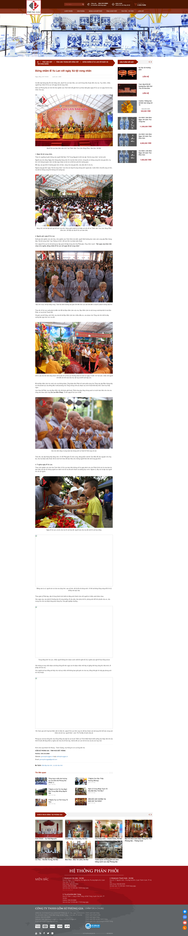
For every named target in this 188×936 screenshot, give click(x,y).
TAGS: (39, 765)
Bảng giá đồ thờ (95, 11)
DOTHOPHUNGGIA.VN (89, 933)
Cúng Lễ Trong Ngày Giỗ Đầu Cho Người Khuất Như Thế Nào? (98, 801)
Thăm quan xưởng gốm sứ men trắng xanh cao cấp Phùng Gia (77, 860)
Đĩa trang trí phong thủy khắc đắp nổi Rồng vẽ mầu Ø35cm (146, 103)
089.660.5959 (74, 884)
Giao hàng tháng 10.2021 (134, 862)
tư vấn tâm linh (58, 765)
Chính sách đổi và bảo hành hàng (96, 919)
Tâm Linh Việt (111, 11)
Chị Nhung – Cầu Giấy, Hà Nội (46, 838)
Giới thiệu (68, 11)
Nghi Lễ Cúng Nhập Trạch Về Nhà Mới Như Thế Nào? (58, 790)
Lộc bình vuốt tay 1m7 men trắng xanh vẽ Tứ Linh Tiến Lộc (145, 70)
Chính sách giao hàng (92, 917)
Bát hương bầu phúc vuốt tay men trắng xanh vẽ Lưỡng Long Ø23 (145, 153)
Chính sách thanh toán (92, 915)
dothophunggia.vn (62, 756)
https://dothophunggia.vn (67, 919)
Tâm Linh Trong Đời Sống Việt (67, 62)
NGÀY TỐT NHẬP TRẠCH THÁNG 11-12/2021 (139, 839)
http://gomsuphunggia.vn (50, 919)
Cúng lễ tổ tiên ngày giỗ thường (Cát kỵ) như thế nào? (96, 780)
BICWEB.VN (110, 933)
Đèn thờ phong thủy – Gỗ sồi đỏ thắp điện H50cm (145, 302)
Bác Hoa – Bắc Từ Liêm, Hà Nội (46, 859)
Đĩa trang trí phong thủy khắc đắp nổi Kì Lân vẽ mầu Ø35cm (146, 86)
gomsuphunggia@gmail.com (48, 759)
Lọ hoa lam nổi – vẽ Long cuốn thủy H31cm (145, 236)
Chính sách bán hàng (92, 913)
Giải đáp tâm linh (47, 765)
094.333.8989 (72, 886)
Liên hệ (141, 11)
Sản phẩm (81, 11)
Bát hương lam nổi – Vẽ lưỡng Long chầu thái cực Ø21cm (145, 219)
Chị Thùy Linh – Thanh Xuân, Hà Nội (78, 838)
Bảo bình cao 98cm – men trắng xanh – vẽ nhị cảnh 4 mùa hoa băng (145, 120)
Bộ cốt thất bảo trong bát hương (145, 135)
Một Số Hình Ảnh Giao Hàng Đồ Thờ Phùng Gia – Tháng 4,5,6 (108, 839)
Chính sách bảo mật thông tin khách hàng (99, 921)
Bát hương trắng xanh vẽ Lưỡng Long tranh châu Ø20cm (145, 203)
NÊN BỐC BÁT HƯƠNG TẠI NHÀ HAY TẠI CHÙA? (57, 800)
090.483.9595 (121, 884)
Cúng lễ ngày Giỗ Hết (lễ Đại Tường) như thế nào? (97, 790)
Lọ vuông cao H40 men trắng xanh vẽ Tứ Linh (145, 286)
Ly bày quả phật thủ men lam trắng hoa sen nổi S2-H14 (146, 269)
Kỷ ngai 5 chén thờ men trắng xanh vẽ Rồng (145, 186)
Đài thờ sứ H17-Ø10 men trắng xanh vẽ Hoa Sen (146, 169)
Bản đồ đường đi (68, 890)
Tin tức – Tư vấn (127, 11)
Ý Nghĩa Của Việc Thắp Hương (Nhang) (56, 779)
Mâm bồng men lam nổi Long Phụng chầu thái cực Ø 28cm (144, 253)
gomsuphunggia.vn (47, 756)
